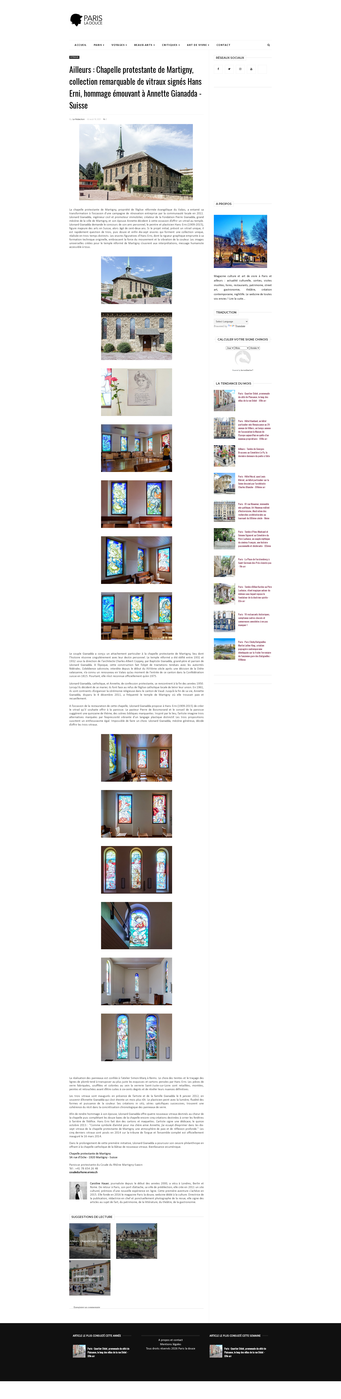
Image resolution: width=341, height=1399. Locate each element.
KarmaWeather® (247, 370)
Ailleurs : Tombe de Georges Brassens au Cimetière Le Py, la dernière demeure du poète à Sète (254, 452)
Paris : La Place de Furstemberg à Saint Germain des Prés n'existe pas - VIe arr (254, 562)
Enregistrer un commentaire (87, 1307)
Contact (223, 45)
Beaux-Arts (143, 45)
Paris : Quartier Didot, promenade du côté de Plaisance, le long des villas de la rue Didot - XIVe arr (254, 397)
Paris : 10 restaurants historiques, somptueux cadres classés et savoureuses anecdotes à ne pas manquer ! (254, 620)
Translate (240, 326)
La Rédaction (78, 119)
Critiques (170, 45)
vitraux (74, 57)
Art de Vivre (197, 45)
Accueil (81, 45)
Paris (98, 45)
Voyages (118, 45)
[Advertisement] (207, 13)
